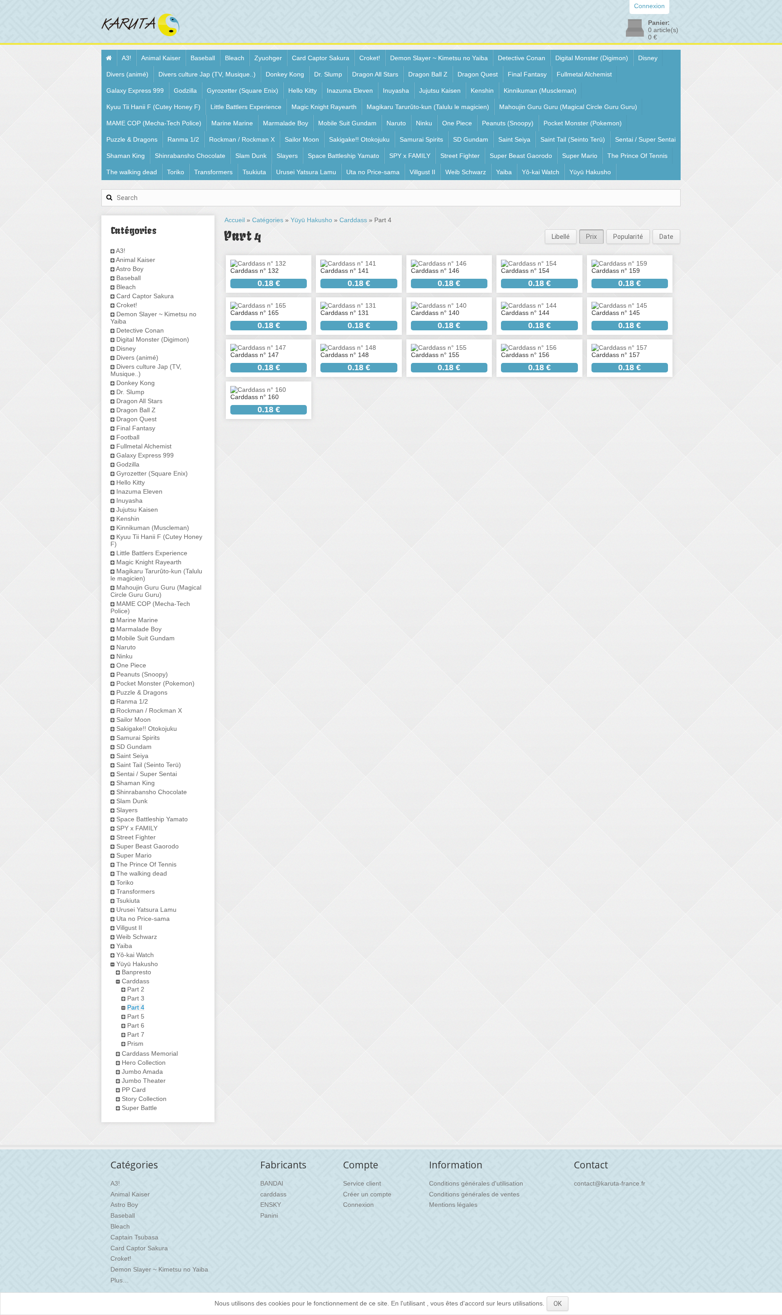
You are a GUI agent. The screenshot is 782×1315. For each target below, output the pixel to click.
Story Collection (144, 1098)
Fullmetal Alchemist (584, 74)
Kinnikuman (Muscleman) (540, 90)
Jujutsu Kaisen (440, 90)
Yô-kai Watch (540, 172)
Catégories (267, 220)
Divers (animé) (127, 74)
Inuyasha (396, 90)
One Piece (457, 123)
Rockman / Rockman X (242, 139)
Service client (362, 1183)
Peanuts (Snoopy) (508, 123)
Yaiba (504, 172)
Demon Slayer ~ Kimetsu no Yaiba (439, 58)
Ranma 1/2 (183, 139)
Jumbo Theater (144, 1080)
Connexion (358, 1204)
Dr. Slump (328, 74)
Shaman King (125, 155)
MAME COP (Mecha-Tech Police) (153, 123)
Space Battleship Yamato (343, 155)
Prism (135, 1043)
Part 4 (135, 1007)
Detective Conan (521, 58)
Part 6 (135, 1025)
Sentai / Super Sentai (645, 139)
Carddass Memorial (150, 1053)
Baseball (203, 58)
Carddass (135, 981)
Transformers (213, 172)
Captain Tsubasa (134, 1237)
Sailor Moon (302, 139)
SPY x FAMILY (409, 155)
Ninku (424, 123)
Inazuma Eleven (350, 90)
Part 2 (135, 989)
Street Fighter (460, 155)
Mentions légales (453, 1204)
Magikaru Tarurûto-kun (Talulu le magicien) (428, 106)
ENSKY (270, 1204)
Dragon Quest (478, 74)
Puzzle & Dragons (131, 139)
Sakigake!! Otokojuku (359, 139)
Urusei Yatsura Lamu (306, 172)
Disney (648, 58)
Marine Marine (232, 123)
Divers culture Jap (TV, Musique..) (207, 74)
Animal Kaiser (161, 58)
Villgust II (422, 172)
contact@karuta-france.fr (609, 1183)
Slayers (287, 155)
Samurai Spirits (421, 139)
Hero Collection (144, 1062)
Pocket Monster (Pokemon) (583, 123)
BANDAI (271, 1183)
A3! (126, 58)
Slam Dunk (251, 155)
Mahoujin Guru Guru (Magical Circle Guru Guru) (568, 106)
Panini (269, 1215)
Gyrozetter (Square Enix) (242, 90)
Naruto (396, 123)
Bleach (234, 58)
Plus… (119, 1280)
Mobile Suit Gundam (347, 123)
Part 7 (135, 1034)
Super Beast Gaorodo (521, 155)
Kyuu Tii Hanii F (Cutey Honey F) (153, 106)
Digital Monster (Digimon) (591, 58)
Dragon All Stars (375, 74)
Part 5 (135, 1016)
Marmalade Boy (285, 123)
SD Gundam (470, 139)
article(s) (663, 30)
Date (666, 236)
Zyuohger (268, 58)
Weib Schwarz (465, 172)
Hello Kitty (302, 90)
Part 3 (135, 998)
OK (557, 1303)
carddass (273, 1194)
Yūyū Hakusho (590, 172)
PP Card (134, 1089)
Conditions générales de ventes (474, 1194)
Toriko (175, 172)
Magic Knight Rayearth (324, 106)
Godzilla (185, 90)
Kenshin (482, 90)
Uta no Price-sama (373, 172)
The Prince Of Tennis (637, 155)
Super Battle (139, 1107)
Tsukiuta (254, 172)
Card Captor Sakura (320, 58)
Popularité (628, 236)
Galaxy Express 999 (135, 90)
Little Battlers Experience (245, 106)
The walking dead (131, 172)
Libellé (561, 236)
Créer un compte (367, 1194)
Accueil (234, 220)
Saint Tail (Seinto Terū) (572, 139)
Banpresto (136, 972)
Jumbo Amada (142, 1071)
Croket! (369, 58)
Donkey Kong (285, 74)
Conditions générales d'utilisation (476, 1183)
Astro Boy (129, 268)
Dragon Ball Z (428, 74)
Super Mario (579, 155)
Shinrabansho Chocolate (190, 155)
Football (127, 437)
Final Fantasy (527, 74)
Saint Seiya (514, 139)
